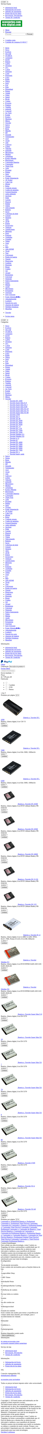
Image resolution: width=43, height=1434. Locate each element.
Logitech (8, 632)
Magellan (8, 640)
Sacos (7, 543)
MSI (6, 578)
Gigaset (8, 547)
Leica (7, 353)
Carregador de (6, 1225)
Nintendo (8, 610)
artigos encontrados (8, 670)
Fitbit (7, 529)
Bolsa (7, 517)
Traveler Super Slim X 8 (18, 403)
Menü (7, 30)
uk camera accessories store (10, 1341)
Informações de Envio (13, 10)
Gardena (8, 594)
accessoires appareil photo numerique (14, 1343)
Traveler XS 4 (15, 417)
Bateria (7, 338)
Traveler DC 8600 (16, 422)
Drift (7, 363)
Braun (7, 598)
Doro (7, 565)
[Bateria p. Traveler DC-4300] (12, 718)
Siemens (8, 549)
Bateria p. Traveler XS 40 (27, 1209)
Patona (11, 689)
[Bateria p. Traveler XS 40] (9, 1209)
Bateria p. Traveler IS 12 (31, 935)
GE (6, 602)
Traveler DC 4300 (16, 401)
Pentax (7, 367)
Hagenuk (8, 596)
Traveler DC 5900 (16, 444)
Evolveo (8, 328)
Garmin (8, 531)
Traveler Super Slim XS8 (18, 407)
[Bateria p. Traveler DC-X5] (9, 904)
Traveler (8, 399)
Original (26, 1237)
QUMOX (8, 332)
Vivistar (8, 507)
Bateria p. (23, 1221)
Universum (9, 586)
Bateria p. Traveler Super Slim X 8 (30, 1014)
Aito (6, 474)
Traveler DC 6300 (16, 432)
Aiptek (7, 369)
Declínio (4, 1432)
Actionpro (8, 334)
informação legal (11, 8)
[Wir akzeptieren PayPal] (6, 662)
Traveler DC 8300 (16, 420)
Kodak (7, 391)
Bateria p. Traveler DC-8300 (28, 804)
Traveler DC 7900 (16, 450)
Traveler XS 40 (15, 419)
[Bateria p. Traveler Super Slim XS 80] (9, 1138)
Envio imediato (6, 673)
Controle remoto (11, 519)
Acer (7, 470)
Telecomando (10, 539)
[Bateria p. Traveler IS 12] (12, 935)
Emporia (8, 567)
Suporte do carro (11, 634)
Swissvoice (9, 557)
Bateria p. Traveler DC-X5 (27, 904)
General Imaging (11, 523)
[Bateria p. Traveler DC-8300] (9, 804)
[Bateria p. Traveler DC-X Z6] (9, 879)
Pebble (7, 535)
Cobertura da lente (11, 545)
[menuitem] (23, 8)
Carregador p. (6, 1221)
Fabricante (4, 679)
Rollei (7, 355)
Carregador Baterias (12, 494)
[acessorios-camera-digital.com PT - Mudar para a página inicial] (11, 26)
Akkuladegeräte (10, 630)
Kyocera (8, 379)
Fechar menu (9, 316)
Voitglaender (9, 468)
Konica (7, 393)
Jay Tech (8, 389)
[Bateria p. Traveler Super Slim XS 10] (9, 1037)
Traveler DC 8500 (16, 424)
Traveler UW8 (15, 415)
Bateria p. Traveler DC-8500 (28, 829)
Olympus (8, 342)
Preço (3, 675)
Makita (7, 616)
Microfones (9, 620)
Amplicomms (10, 561)
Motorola (8, 563)
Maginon (8, 395)
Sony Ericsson (10, 626)
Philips (7, 503)
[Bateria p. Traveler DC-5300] (12, 748)
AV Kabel (8, 511)
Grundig (8, 570)
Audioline (8, 569)
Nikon (7, 357)
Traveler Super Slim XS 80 (19, 413)
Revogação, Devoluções (13, 15)
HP (6, 464)
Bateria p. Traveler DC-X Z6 (28, 879)
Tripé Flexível (25, 1223)
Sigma (7, 458)
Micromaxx (9, 484)
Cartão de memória (12, 521)
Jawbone (8, 527)
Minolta (8, 462)
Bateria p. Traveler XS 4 (26, 1186)
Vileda (7, 537)
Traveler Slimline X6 (17, 436)
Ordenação (4, 666)
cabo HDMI (9, 580)
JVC (6, 344)
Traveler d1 (14, 440)
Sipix (7, 505)
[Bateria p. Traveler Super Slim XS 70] (9, 1087)
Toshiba (8, 383)
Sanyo (7, 456)
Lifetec (7, 478)
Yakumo (8, 480)
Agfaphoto (9, 488)
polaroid (8, 385)
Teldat (7, 572)
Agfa (7, 499)
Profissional (15, 1221)
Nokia (7, 614)
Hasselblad (9, 365)
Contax (7, 377)
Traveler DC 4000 (16, 442)
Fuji (6, 361)
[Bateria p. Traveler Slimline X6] (12, 987)
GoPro (7, 340)
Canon (7, 345)
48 (11, 677)
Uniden (7, 600)
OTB (10, 687)
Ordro (7, 371)
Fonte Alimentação (11, 509)
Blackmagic (9, 492)
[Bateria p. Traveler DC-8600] (9, 854)
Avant (7, 472)
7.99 (5, 677)
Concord (8, 387)
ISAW (7, 336)
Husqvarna (9, 592)
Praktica (8, 381)
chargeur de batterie (12, 636)
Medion (8, 486)
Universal (8, 608)
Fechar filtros (5, 668)
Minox (7, 397)
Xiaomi (7, 590)
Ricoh (7, 375)
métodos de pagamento (13, 12)
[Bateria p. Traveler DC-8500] (9, 829)
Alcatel (7, 604)
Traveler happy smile (17, 454)
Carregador (9, 495)
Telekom (8, 559)
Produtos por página (8, 695)
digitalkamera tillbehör (8, 1375)
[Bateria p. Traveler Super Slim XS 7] (9, 1062)
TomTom (8, 624)
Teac (7, 584)
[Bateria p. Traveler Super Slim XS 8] (9, 1113)
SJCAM (8, 330)
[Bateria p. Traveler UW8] (9, 1163)
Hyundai (8, 501)
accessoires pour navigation (10, 1379)
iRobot (7, 515)
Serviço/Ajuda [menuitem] (11, 10)
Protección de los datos (13, 13)
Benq (7, 460)
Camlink (12, 685)
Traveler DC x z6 (16, 428)
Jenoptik (8, 466)
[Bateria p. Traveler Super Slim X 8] (9, 1014)
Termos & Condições (12, 17)
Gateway (8, 476)
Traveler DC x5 (15, 426)
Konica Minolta (10, 490)
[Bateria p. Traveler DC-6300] (12, 779)
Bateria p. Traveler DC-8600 (28, 854)
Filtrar (3, 664)
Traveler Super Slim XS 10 (19, 409)
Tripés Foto (9, 497)
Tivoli (7, 582)
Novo (7, 326)
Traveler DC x (15, 452)
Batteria (8, 541)
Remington (9, 606)
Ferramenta (9, 622)
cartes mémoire (10, 525)
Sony (7, 359)
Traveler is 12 (14, 438)
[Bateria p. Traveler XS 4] (9, 1186)
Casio (7, 349)
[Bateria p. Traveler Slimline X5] (12, 960)
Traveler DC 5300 (16, 430)
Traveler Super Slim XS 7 (19, 405)
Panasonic (8, 351)
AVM (7, 553)
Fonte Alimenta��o (12, 628)
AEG (7, 551)
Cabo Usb (8, 513)
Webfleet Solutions (11, 638)
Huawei (8, 533)
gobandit (8, 482)
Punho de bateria (11, 588)
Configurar (11, 1432)
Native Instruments (11, 612)
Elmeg (7, 555)
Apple (7, 618)
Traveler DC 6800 (16, 446)
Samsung (8, 347)
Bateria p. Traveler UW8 (26, 1163)
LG (6, 576)
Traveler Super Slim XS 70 (19, 411)
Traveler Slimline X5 (17, 434)
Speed (7, 373)
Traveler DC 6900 (16, 448)
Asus (7, 574)
